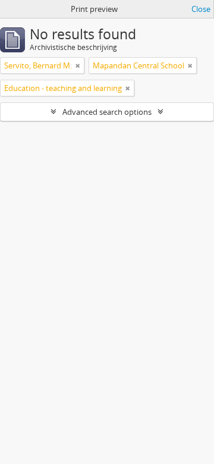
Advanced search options (107, 111)
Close (200, 9)
